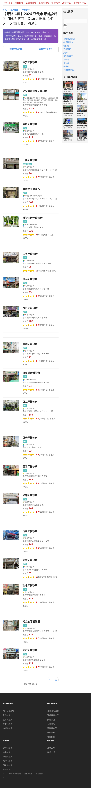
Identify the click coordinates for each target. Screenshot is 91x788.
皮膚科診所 (7, 719)
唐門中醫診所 (68, 125)
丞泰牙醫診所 (30, 466)
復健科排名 (44, 2)
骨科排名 (19, 2)
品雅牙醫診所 (30, 495)
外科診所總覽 (53, 711)
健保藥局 (6, 769)
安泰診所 (80, 101)
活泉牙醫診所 (30, 531)
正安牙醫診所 (30, 437)
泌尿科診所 (52, 728)
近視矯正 (67, 49)
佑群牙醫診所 (30, 650)
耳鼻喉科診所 (53, 715)
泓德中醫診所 (68, 113)
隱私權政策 (28, 774)
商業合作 (51, 748)
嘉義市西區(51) (45, 49)
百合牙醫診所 (30, 307)
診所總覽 (14, 9)
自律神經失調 (69, 39)
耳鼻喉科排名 (79, 2)
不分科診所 (7, 765)
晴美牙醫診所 (82, 125)
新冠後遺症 (68, 56)
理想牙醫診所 (30, 585)
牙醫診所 (26, 9)
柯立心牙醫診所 (31, 621)
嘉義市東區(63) (16, 49)
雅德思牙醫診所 (31, 189)
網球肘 (66, 66)
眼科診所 (51, 719)
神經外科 (51, 737)
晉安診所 (80, 113)
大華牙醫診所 (30, 560)
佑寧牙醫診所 (30, 253)
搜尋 (65, 25)
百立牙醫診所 (30, 401)
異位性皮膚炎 (69, 70)
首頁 (5, 9)
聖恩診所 (66, 138)
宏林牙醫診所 (68, 89)
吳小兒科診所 (82, 89)
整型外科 (51, 732)
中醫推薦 (55, 2)
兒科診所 (6, 715)
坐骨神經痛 (68, 42)
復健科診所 (7, 724)
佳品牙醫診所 (30, 279)
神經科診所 (7, 728)
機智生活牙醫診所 (33, 217)
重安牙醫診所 (30, 62)
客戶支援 (51, 752)
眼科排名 (8, 2)
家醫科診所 (7, 748)
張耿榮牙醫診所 (31, 372)
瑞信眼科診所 (82, 138)
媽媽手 (66, 52)
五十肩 (66, 59)
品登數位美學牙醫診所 (35, 91)
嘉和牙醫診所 (30, 344)
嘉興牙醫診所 (30, 124)
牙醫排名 (66, 2)
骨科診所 (51, 724)
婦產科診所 (7, 756)
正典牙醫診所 (30, 160)
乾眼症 (66, 45)
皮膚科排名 (31, 2)
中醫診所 (6, 752)
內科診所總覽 (8, 711)
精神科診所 (7, 761)
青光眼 (66, 63)
